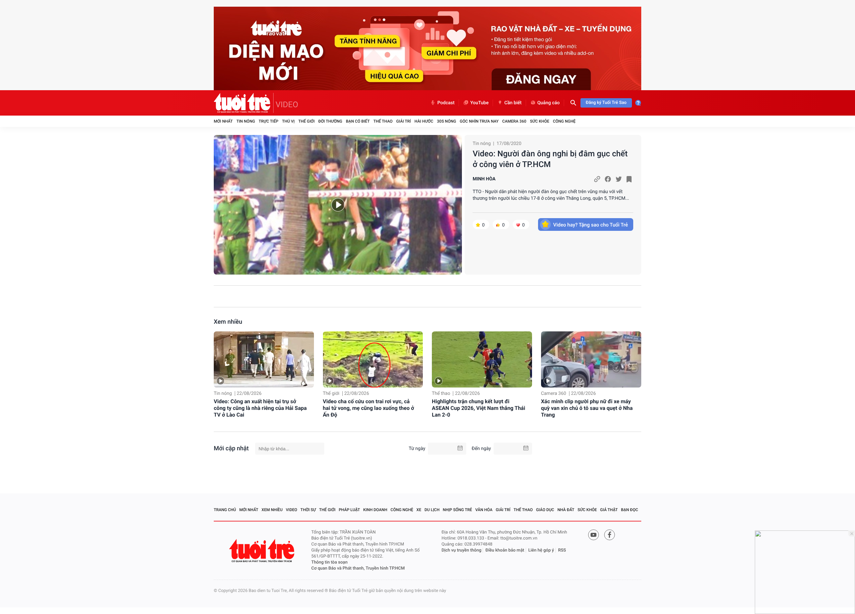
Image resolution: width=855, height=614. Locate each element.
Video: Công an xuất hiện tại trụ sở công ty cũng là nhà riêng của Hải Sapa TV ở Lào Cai (260, 408)
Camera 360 (514, 121)
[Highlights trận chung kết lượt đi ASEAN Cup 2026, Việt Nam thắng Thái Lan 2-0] (482, 359)
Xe (418, 509)
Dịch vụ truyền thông (461, 550)
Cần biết (513, 103)
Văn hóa (484, 509)
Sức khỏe (539, 121)
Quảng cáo (548, 103)
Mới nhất (223, 121)
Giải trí (403, 121)
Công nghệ (564, 121)
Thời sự (308, 509)
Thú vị (288, 121)
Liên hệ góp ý (541, 550)
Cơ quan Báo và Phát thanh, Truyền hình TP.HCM (358, 568)
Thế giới (306, 121)
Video (291, 509)
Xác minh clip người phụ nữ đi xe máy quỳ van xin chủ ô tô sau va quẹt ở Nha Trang (587, 408)
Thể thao (382, 121)
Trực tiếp (269, 121)
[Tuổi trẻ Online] (262, 551)
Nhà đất (565, 509)
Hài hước (423, 121)
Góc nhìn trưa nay (479, 121)
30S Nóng (446, 121)
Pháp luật (349, 509)
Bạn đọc (629, 509)
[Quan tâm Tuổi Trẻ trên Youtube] (593, 534)
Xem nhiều (228, 321)
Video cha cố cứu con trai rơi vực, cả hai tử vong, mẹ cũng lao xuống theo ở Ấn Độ (368, 408)
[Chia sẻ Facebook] (608, 179)
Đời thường (330, 121)
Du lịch (432, 509)
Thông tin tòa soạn (329, 562)
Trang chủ (225, 509)
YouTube (479, 103)
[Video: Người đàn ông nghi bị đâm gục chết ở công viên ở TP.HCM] (338, 205)
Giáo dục (545, 509)
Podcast (446, 103)
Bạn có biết (358, 121)
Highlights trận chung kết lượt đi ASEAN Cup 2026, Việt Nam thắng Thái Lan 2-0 (478, 408)
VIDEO (287, 104)
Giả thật (609, 509)
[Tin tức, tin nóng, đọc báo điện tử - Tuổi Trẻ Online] (244, 103)
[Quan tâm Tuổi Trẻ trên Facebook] (609, 534)
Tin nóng (245, 121)
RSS (562, 550)
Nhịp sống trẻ (457, 509)
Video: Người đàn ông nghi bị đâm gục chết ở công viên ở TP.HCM (550, 159)
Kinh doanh (375, 509)
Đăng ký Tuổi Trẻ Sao (606, 102)
